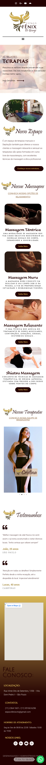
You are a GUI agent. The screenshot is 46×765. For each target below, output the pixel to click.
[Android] (30, 3)
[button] (23, 39)
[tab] (41, 80)
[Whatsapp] (32, 743)
